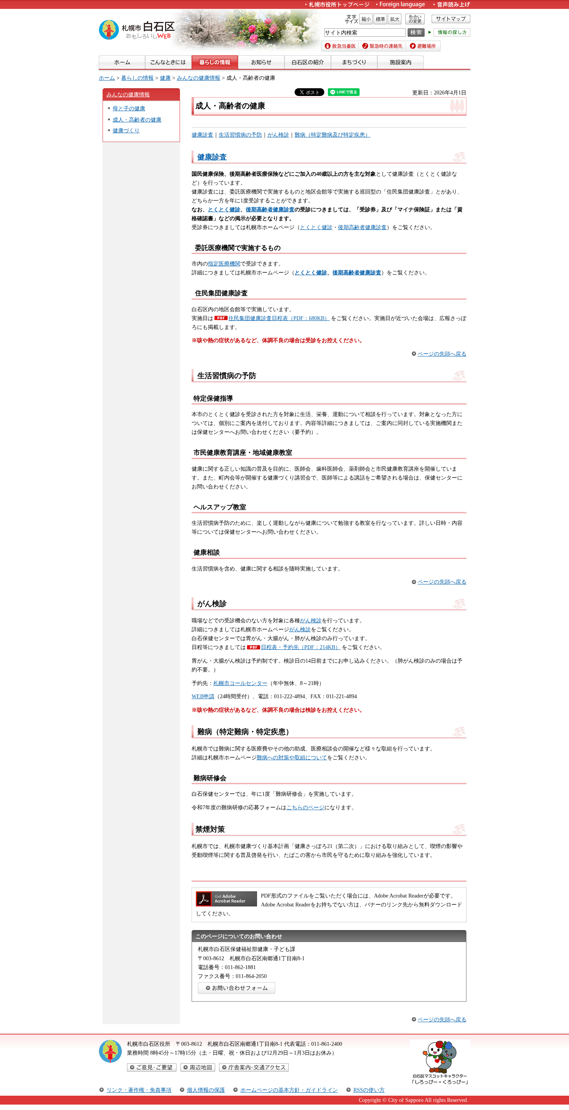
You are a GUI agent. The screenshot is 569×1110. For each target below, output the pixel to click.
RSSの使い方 (369, 1090)
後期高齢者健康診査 (362, 227)
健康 (165, 78)
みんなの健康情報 (198, 78)
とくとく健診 (316, 227)
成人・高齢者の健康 (137, 119)
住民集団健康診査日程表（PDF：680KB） (279, 318)
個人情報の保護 (206, 1090)
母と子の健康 (129, 108)
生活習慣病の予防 (240, 135)
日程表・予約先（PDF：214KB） (301, 647)
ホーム (107, 78)
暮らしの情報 (137, 78)
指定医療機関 (224, 263)
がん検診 (278, 135)
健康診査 (202, 135)
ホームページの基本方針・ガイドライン (289, 1090)
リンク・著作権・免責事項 (138, 1090)
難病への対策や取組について (292, 757)
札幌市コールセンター (240, 683)
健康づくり (126, 130)
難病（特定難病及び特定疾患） (332, 135)
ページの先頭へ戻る (442, 354)
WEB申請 (203, 696)
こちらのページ (305, 807)
